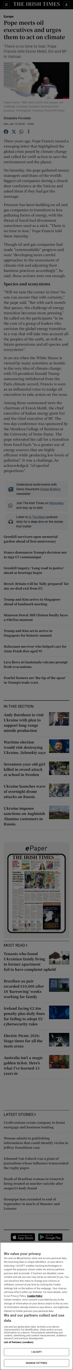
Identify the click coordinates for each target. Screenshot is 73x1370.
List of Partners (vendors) (18, 1342)
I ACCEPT (36, 1352)
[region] (36, 1306)
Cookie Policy (34, 1295)
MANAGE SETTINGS (36, 1363)
